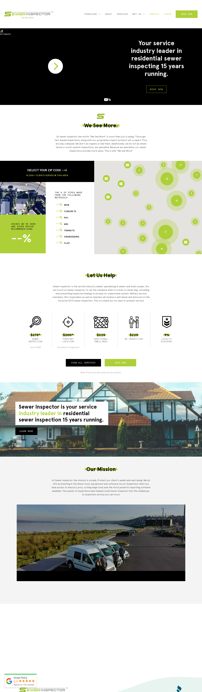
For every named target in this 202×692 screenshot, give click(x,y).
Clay (63, 243)
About (108, 14)
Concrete (66, 211)
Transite (65, 230)
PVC (62, 218)
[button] (108, 196)
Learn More (26, 431)
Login (167, 14)
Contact (154, 14)
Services (122, 14)
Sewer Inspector (28, 15)
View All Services (83, 362)
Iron (62, 205)
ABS (62, 224)
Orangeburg (67, 237)
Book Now (186, 14)
